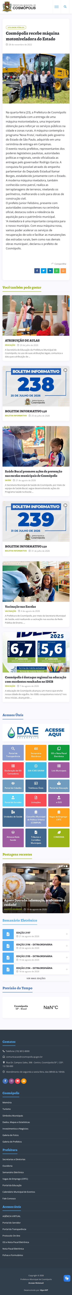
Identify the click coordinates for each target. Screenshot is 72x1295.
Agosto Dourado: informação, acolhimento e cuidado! (34, 902)
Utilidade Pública (16, 27)
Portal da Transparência (14, 1229)
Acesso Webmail (36, 1283)
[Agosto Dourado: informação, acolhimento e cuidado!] (36, 888)
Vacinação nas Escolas (20, 606)
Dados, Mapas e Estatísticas (16, 1122)
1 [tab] (59, 866)
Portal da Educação (12, 1185)
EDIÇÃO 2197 (23, 932)
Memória (7, 1102)
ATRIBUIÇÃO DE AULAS (22, 340)
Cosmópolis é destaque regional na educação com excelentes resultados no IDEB (35, 679)
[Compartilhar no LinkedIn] (50, 270)
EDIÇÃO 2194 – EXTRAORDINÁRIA (34, 968)
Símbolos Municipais (13, 1115)
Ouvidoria (7, 1165)
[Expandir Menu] (57, 7)
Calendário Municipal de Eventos (19, 1191)
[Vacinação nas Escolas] (36, 581)
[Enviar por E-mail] (63, 270)
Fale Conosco (9, 1198)
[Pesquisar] (65, 7)
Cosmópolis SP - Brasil (36, 1007)
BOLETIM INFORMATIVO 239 (26, 546)
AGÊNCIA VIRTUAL (12, 1216)
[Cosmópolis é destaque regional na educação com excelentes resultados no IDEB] (36, 652)
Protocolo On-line (11, 1235)
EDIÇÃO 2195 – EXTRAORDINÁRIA (34, 956)
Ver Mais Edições (36, 978)
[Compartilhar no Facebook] (37, 270)
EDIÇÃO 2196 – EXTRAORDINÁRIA (34, 944)
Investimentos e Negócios (15, 1128)
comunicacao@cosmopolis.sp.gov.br (24, 1056)
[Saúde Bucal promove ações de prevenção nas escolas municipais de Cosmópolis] (36, 446)
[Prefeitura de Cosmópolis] (19, 7)
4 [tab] (66, 866)
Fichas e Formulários (13, 1255)
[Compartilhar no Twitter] (43, 270)
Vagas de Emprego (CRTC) (15, 1178)
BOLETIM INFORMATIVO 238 (26, 411)
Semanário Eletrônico (13, 1172)
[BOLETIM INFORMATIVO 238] (36, 386)
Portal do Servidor (12, 1222)
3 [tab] (64, 866)
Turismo (7, 1108)
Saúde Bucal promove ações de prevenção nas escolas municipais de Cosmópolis (33, 473)
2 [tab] (62, 866)
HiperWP (44, 1290)
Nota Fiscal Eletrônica (13, 1248)
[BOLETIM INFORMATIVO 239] (36, 521)
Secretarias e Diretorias (14, 1159)
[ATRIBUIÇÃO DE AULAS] (36, 315)
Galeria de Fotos (11, 1135)
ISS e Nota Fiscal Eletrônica (16, 1242)
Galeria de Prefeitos (12, 1141)
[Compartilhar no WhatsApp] (56, 270)
